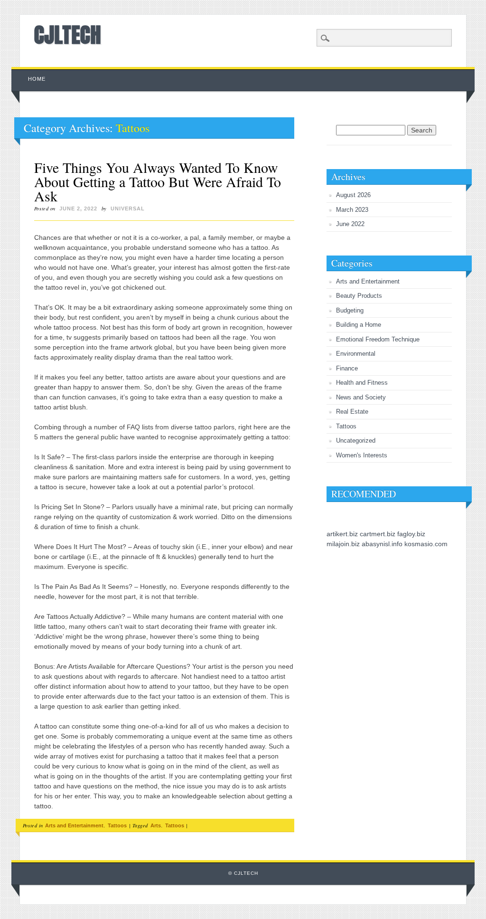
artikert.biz (342, 534)
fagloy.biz (411, 534)
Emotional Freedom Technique (378, 339)
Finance (347, 368)
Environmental (355, 353)
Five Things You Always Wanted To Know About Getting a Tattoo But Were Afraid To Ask (157, 181)
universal (128, 208)
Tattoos (117, 825)
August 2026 (353, 195)
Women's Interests (361, 455)
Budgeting (350, 310)
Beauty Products (359, 295)
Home (37, 79)
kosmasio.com (426, 544)
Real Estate (352, 411)
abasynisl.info (382, 544)
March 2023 (352, 209)
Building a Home (358, 324)
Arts (155, 825)
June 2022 (350, 223)
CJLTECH (67, 35)
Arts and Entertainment (74, 825)
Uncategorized (355, 440)
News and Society (361, 397)
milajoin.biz (343, 544)
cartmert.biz (377, 534)
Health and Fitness (362, 382)
